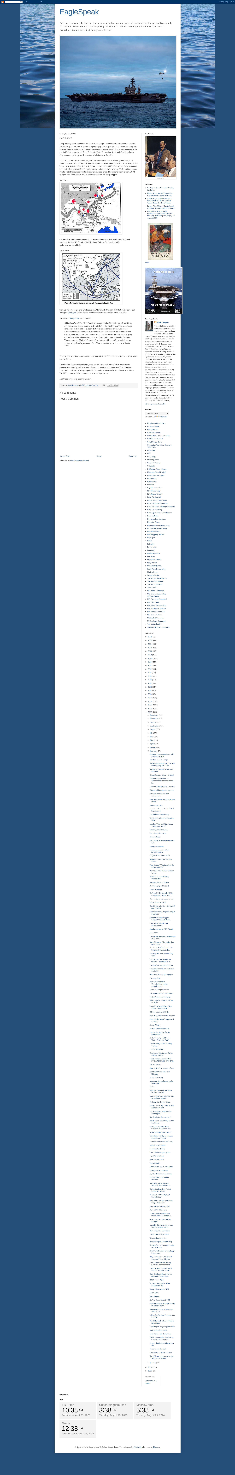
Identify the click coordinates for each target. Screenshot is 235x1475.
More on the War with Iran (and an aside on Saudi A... (162, 1097)
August (153, 729)
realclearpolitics (153, 553)
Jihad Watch (151, 481)
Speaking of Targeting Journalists (162, 1326)
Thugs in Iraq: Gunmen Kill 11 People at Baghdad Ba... (161, 1269)
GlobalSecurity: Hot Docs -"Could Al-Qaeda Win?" (160, 1039)
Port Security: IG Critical (159, 886)
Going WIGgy (155, 1025)
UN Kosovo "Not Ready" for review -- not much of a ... (160, 960)
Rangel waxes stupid (157, 1145)
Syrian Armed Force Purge (160, 997)
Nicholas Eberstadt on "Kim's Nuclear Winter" (161, 1091)
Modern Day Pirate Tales (157, 500)
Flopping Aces (153, 460)
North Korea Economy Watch (158, 525)
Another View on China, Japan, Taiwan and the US (161, 825)
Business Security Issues (159, 882)
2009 (150, 698)
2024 (150, 644)
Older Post (133, 456)
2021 (150, 655)
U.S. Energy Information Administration (156, 595)
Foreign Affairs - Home (159, 1170)
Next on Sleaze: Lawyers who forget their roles (161, 1201)
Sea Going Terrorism (158, 833)
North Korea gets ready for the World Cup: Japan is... (162, 1357)
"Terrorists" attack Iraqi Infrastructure (159, 924)
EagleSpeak (79, 12)
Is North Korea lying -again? (160, 1132)
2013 (150, 683)
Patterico (150, 544)
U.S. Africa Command (155, 591)
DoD (149, 453)
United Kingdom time (112, 1404)
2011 (150, 690)
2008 (150, 701)
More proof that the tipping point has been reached (160, 1263)
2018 (150, 665)
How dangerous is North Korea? (162, 1015)
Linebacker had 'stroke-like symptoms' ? (160, 1033)
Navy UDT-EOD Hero (158, 1210)
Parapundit (74, 318)
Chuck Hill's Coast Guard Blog (158, 436)
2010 (150, 694)
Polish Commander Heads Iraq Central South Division (161, 1338)
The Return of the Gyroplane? (161, 993)
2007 (150, 705)
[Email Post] (103, 385)
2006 (150, 708)
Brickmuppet (152, 429)
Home (99, 456)
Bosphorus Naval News (156, 423)
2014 (150, 680)
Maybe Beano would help (159, 1028)
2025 (150, 640)
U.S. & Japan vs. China (158, 902)
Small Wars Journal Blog (156, 569)
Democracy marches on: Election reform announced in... (161, 780)
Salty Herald (152, 563)
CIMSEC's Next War (155, 439)
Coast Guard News (154, 442)
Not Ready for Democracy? (160, 1117)
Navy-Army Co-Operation (160, 1231)
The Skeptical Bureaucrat (157, 578)
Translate (163, 417)
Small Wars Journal (154, 566)
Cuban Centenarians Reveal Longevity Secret (160, 1190)
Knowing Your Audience (159, 830)
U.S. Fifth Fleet (153, 602)
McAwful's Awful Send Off (160, 1206)
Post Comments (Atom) (79, 460)
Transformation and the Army (161, 1142)
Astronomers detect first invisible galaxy (159, 851)
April (152, 744)
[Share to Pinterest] (117, 385)
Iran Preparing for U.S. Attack (161, 929)
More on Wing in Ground (159, 990)
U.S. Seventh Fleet (154, 615)
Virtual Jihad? (155, 1163)
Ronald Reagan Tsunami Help (161, 1241)
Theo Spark (151, 588)
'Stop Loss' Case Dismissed (160, 1334)
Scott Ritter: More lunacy (159, 814)
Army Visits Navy (156, 1077)
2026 (150, 637)
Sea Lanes (154, 933)
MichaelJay (138, 1447)
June (152, 737)
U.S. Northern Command (156, 608)
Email (147, 262)
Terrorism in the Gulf (158, 1349)
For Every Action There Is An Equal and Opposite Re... (161, 949)
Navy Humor (154, 1296)
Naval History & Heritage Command (161, 506)
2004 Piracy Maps (157, 1280)
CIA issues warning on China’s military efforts (161, 1054)
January (153, 1363)
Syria (151, 1087)
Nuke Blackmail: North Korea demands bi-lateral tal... (161, 1275)
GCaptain (151, 466)
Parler (149, 541)
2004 (150, 1367)
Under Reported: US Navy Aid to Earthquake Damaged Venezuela (160, 194)
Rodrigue (72, 312)
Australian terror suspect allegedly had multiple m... (160, 1184)
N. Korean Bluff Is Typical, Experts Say (160, 1196)
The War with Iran (157, 1156)
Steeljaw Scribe (153, 575)
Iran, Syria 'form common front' (162, 1068)
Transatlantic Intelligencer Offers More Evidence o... (161, 1214)
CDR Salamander (153, 432)
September (154, 726)
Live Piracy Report (154, 494)
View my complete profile (155, 404)
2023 (150, 647)
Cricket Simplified (156, 1049)
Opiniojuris (151, 538)
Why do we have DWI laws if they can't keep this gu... (161, 1258)
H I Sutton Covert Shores (157, 469)
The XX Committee (154, 584)
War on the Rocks (154, 624)
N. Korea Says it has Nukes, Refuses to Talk (160, 1284)
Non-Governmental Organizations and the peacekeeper (159, 984)
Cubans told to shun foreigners (162, 790)
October (153, 722)
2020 (150, 658)
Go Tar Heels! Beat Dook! (160, 1300)
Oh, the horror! (155, 1064)
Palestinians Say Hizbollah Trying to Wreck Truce (162, 1304)
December (154, 715)
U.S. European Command (157, 599)
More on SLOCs (156, 805)
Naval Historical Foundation (157, 503)
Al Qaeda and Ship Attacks (160, 855)
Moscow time (144, 1404)
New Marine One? (157, 1159)
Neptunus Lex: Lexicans (156, 519)
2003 (150, 1371)
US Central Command (155, 618)
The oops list (155, 978)
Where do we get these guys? (161, 974)
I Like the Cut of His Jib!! (156, 472)
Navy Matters (152, 516)
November (154, 719)
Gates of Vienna (153, 463)
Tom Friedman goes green (160, 1152)
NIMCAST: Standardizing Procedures (159, 877)
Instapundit (151, 478)
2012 (150, 687)
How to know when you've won (162, 899)
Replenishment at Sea (158, 1238)
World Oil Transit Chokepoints (158, 627)
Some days (154, 1293)
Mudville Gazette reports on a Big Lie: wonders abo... (161, 1226)
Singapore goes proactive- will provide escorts (161, 755)
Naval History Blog (154, 509)
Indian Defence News (155, 475)
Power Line (151, 547)
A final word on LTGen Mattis (161, 1167)
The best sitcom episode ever (161, 965)
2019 (150, 662)
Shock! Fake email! (157, 846)
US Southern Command (156, 621)
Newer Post (64, 456)
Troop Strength (156, 889)
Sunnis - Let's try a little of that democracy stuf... (162, 1106)
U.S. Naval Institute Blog (156, 605)
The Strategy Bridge (155, 581)
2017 (150, 669)
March (153, 747)
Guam (66, 1423)
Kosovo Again (155, 837)
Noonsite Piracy (153, 522)
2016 (150, 673)
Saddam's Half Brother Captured (162, 786)
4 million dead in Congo (159, 760)
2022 (150, 651)
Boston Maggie (153, 426)
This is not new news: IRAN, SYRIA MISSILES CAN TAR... (162, 1060)
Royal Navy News (154, 559)
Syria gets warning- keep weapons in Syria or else (160, 1127)
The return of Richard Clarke (161, 1352)
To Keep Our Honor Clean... (160, 1102)
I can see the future (157, 1149)
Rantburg (150, 550)
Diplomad (151, 450)
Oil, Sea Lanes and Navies (160, 1012)
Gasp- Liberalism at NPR (159, 1289)
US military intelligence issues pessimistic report (161, 1137)
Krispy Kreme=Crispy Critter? (162, 775)
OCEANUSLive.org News (157, 528)
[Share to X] (112, 385)
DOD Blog (151, 456)
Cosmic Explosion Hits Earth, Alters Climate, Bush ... (161, 1007)
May (152, 740)
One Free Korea (153, 531)
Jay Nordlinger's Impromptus (161, 1174)
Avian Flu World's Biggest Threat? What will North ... (160, 918)
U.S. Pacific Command (155, 612)
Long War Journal (154, 497)
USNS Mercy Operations (159, 1234)
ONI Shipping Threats (155, 534)
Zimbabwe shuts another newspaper (159, 795)
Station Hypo (152, 572)
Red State (151, 556)
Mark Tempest (163, 322)
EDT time (68, 1404)
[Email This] (108, 385)
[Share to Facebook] (115, 385)
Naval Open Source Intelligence (159, 513)
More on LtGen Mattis (158, 1330)
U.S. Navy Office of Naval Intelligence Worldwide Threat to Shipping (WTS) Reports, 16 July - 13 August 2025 (161, 214)
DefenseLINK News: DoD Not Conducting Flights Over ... (161, 894)
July (151, 733)
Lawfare (150, 485)
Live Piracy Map (153, 491)
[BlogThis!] (110, 385)
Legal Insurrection (154, 488)
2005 (150, 712)
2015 (150, 676)
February (154, 751)
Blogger (156, 1447)
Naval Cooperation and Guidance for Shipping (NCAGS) (162, 764)
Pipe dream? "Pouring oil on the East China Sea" (162, 866)
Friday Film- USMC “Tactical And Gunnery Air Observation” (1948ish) (161, 207)
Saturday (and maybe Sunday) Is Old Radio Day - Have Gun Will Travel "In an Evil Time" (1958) (159, 200)
